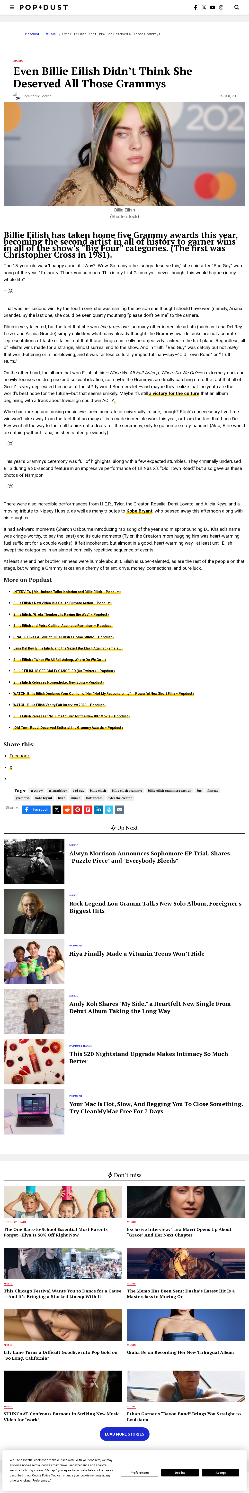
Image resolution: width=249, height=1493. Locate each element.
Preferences (140, 1473)
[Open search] (237, 7)
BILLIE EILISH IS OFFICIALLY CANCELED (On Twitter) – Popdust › (64, 671)
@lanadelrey (57, 790)
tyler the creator (120, 798)
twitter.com (94, 798)
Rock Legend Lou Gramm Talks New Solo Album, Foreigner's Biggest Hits (155, 907)
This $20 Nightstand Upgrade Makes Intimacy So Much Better (148, 1057)
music (75, 798)
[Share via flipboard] (88, 810)
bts (199, 790)
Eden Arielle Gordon (37, 96)
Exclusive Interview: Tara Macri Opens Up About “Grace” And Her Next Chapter (179, 1232)
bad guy (78, 790)
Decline (180, 1473)
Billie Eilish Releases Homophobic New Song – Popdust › (58, 682)
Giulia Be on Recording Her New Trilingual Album (180, 1352)
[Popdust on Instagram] (221, 7)
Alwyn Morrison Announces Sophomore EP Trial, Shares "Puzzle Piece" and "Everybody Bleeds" (149, 856)
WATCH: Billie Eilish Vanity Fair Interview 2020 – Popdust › (59, 705)
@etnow (36, 790)
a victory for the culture (173, 393)
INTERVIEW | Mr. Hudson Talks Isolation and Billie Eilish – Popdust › (67, 592)
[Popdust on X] (204, 7)
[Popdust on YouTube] (212, 7)
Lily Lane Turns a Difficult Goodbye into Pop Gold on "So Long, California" (60, 1355)
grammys (22, 798)
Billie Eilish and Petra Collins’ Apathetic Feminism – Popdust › (63, 626)
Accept (220, 1473)
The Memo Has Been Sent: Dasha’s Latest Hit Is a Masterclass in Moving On (181, 1293)
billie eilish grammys (127, 790)
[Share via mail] (119, 810)
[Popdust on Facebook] (195, 7)
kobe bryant (43, 798)
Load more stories (124, 1434)
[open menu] (12, 7)
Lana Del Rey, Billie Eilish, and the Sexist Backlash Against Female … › (68, 648)
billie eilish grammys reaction (169, 790)
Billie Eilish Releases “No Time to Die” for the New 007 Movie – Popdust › (71, 716)
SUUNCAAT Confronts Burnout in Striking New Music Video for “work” (61, 1416)
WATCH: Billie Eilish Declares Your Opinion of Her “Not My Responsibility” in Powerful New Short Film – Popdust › (103, 694)
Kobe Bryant (139, 511)
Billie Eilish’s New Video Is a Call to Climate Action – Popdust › (62, 603)
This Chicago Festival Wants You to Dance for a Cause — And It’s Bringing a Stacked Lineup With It (62, 1293)
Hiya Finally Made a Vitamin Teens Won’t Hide (137, 953)
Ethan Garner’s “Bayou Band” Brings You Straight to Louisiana (184, 1416)
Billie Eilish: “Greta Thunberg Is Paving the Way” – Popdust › (61, 614)
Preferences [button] (41, 1480)
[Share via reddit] (67, 810)
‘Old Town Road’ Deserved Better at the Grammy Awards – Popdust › (68, 728)
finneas (212, 790)
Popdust (32, 34)
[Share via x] (57, 810)
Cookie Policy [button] (41, 1475)
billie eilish (98, 790)
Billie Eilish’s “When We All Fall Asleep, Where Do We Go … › (59, 660)
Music (50, 34)
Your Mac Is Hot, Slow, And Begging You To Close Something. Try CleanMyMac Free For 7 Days (156, 1107)
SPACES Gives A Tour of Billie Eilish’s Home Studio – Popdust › (63, 637)
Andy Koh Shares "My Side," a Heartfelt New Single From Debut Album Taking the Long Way (150, 1007)
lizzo (61, 798)
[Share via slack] (109, 810)
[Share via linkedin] (98, 810)
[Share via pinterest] (77, 810)
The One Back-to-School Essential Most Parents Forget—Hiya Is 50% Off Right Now (56, 1232)
